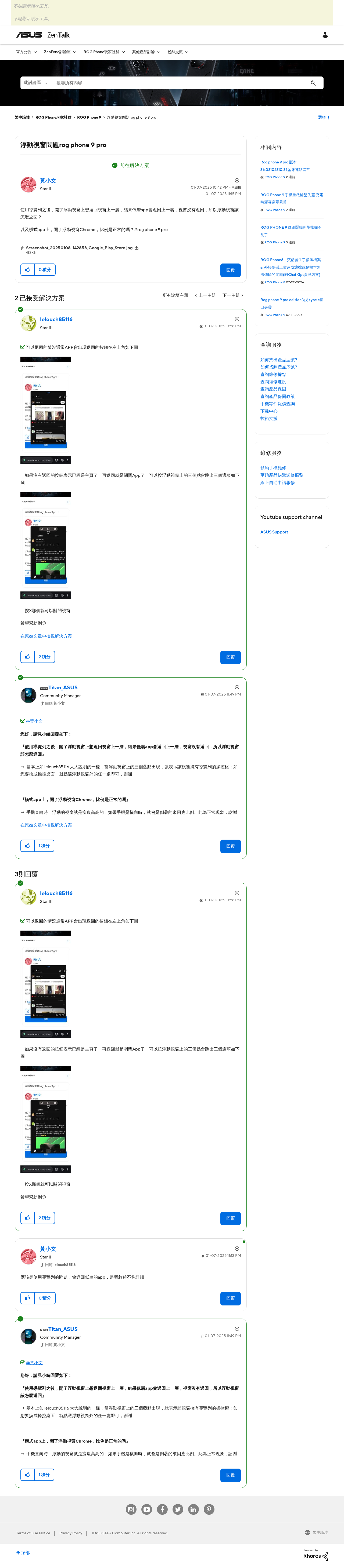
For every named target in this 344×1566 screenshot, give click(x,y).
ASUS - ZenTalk (43, 35)
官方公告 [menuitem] (23, 52)
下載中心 (269, 411)
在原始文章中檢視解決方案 (46, 636)
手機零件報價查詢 (277, 404)
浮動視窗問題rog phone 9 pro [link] (131, 117)
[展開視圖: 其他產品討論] (159, 52)
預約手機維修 (273, 468)
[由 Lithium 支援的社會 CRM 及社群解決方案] (316, 1554)
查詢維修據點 (273, 374)
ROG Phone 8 (274, 282)
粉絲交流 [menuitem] (175, 52)
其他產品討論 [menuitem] (143, 52)
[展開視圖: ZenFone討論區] (74, 52)
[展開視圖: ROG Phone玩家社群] (123, 52)
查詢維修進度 (273, 382)
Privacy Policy (70, 1533)
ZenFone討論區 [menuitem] (57, 52)
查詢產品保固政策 (277, 396)
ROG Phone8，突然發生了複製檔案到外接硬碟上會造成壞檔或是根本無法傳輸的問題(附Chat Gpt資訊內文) (290, 267)
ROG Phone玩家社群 (53, 117)
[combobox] (187, 82)
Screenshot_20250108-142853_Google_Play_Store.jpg (79, 248)
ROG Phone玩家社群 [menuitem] (101, 52)
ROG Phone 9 (89, 117)
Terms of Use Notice (33, 1533)
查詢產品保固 (273, 389)
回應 (55, 703)
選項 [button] (322, 117)
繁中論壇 (22, 117)
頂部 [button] (25, 1553)
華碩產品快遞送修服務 (281, 475)
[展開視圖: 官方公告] (35, 52)
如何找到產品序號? (278, 367)
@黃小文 (34, 721)
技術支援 (269, 418)
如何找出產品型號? (278, 360)
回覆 (230, 270)
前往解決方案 (134, 165)
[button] (28, 269)
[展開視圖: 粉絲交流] (186, 52)
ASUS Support (274, 532)
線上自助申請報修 (277, 482)
